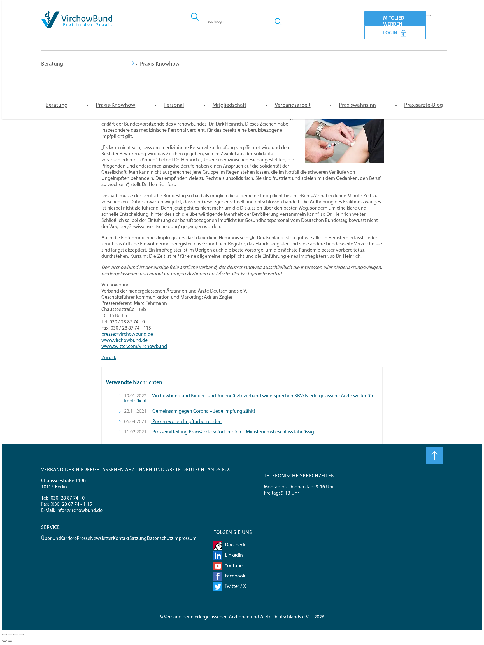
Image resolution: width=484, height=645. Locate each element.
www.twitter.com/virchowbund (134, 346)
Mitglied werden (393, 20)
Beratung (52, 64)
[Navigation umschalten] (428, 15)
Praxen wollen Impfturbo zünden (186, 421)
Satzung (138, 538)
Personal (174, 105)
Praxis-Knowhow (115, 105)
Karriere (68, 538)
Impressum (185, 538)
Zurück (108, 358)
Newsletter (101, 538)
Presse (83, 538)
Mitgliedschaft (229, 105)
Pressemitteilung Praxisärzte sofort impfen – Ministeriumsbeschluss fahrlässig (232, 432)
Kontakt (121, 538)
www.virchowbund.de (124, 340)
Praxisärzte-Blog (423, 105)
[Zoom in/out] (21, 634)
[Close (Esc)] (4, 634)
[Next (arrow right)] (10, 641)
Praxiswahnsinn (357, 105)
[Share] (10, 634)
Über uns (50, 538)
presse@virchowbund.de (127, 334)
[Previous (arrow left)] (4, 641)
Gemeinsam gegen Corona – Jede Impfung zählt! (203, 411)
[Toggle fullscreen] (15, 634)
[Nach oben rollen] (434, 455)
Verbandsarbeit (293, 105)
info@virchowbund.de (79, 510)
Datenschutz (160, 538)
